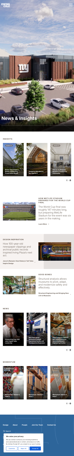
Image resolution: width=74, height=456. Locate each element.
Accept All (35, 448)
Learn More (42, 224)
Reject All (23, 448)
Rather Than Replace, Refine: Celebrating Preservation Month (13, 159)
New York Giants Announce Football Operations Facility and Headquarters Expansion (37, 329)
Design (5, 425)
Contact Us (51, 425)
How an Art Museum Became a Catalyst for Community (60, 159)
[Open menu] (71, 5)
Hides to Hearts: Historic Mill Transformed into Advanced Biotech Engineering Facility (60, 329)
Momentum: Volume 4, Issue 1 (60, 382)
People (24, 425)
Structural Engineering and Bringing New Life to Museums (53, 294)
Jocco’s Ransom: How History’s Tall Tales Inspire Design (18, 262)
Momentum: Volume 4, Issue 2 (37, 382)
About (15, 425)
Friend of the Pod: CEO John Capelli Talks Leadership (13, 329)
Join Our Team (37, 425)
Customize (12, 448)
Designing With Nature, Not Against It (37, 159)
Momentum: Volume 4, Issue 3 (13, 382)
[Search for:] (17, 431)
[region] (23, 442)
